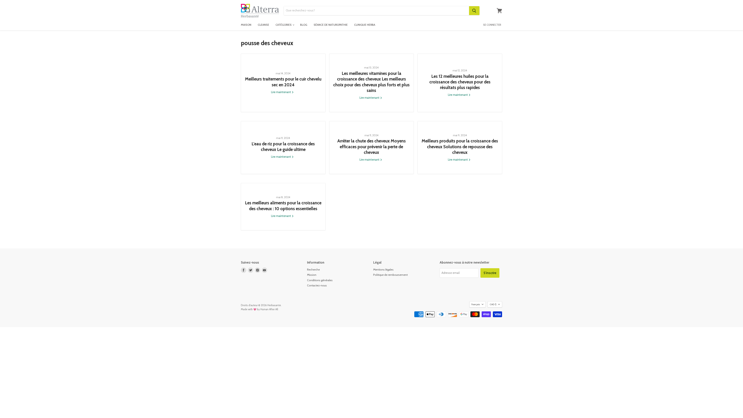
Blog (303, 25)
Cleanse (263, 25)
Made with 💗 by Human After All (259, 309)
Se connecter (492, 24)
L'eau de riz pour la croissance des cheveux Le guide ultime (283, 146)
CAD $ (493, 304)
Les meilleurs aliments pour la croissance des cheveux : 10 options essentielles (283, 205)
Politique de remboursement (390, 275)
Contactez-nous (317, 285)
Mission (311, 275)
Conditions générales (320, 280)
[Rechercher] (474, 10)
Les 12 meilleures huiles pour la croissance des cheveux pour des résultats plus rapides (459, 82)
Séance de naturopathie (331, 25)
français (476, 304)
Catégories (284, 25)
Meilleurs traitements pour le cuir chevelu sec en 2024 (283, 81)
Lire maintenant (281, 92)
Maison (246, 25)
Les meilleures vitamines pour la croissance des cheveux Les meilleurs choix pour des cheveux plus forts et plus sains (371, 82)
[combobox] (376, 10)
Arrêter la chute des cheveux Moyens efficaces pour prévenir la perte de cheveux (371, 146)
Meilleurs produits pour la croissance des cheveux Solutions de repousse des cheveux (460, 146)
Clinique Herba (364, 25)
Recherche (313, 269)
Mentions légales (383, 269)
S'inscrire (490, 273)
